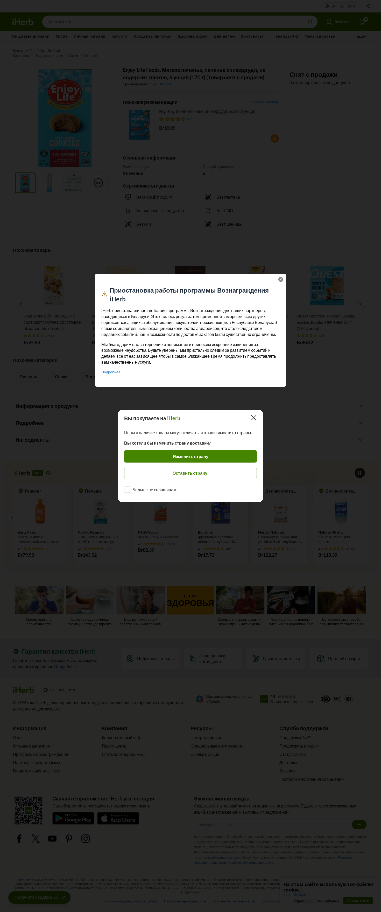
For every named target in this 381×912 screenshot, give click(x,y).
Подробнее (111, 372)
